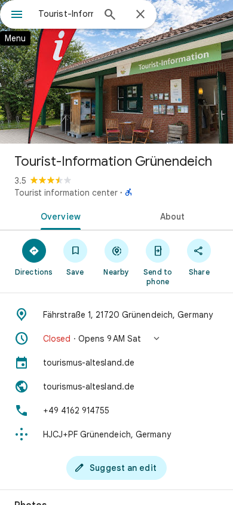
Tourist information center (66, 192)
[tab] (58, 215)
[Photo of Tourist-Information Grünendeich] (116, 72)
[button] (116, 339)
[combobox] (65, 14)
